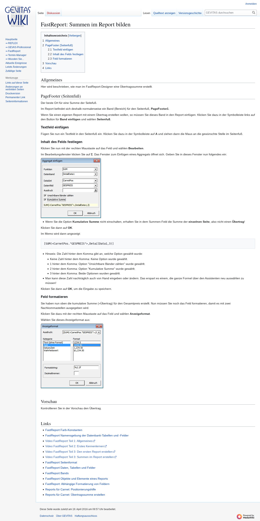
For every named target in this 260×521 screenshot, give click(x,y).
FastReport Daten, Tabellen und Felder (70, 467)
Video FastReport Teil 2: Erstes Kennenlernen (74, 446)
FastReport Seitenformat (61, 462)
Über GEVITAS (64, 516)
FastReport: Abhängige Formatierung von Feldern (77, 484)
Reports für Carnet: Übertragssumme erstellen (75, 494)
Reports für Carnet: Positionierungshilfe (70, 489)
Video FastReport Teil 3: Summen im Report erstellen (79, 457)
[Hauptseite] (18, 16)
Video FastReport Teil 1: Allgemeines (68, 441)
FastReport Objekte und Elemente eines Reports (76, 478)
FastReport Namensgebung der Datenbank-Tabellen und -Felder (87, 435)
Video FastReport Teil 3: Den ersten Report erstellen (79, 451)
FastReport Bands (57, 473)
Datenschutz (47, 516)
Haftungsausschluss (86, 516)
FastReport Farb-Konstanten (63, 430)
